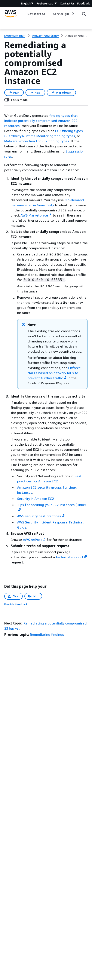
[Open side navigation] (6, 25)
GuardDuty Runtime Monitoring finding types (39, 136)
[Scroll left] (24, 13)
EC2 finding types (69, 131)
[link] (76, 35)
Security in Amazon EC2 (35, 498)
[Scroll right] (72, 13)
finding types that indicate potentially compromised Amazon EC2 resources (41, 120)
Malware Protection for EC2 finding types (36, 141)
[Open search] (84, 14)
